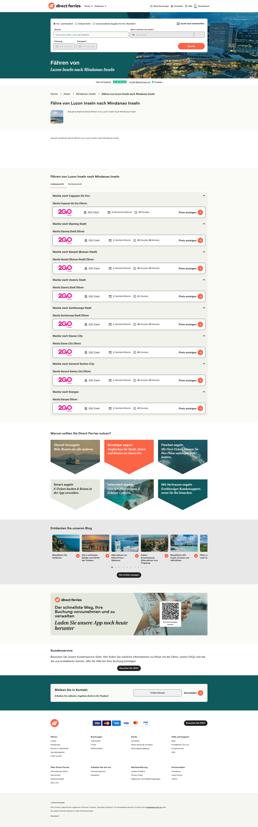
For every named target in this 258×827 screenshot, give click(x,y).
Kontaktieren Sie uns (180, 745)
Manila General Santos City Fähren (72, 371)
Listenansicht (57, 184)
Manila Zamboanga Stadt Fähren (71, 315)
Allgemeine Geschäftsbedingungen (145, 779)
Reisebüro (95, 775)
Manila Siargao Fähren (65, 399)
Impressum (55, 816)
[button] (129, 196)
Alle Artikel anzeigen (129, 575)
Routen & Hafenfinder (60, 748)
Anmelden (135, 741)
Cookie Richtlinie (138, 771)
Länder (53, 741)
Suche (191, 46)
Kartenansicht (75, 184)
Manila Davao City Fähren (67, 343)
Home (54, 94)
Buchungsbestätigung (140, 748)
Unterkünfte (96, 741)
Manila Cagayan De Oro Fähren (70, 203)
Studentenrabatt (57, 779)
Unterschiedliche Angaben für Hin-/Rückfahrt (116, 24)
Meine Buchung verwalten (142, 745)
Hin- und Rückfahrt (64, 24)
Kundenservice (177, 748)
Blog (173, 741)
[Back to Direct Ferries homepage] (64, 6)
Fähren (174, 779)
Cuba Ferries (176, 775)
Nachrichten (56, 775)
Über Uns (54, 783)
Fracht (93, 745)
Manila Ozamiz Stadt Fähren (68, 287)
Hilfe (173, 752)
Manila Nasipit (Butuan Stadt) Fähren (73, 259)
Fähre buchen (56, 756)
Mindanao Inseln (86, 94)
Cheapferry (176, 771)
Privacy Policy (137, 775)
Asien (66, 94)
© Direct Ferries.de (57, 803)
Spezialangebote (57, 752)
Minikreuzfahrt (97, 748)
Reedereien (55, 745)
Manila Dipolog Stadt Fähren (68, 231)
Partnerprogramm (98, 771)
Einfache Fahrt (84, 24)
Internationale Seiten (59, 771)
